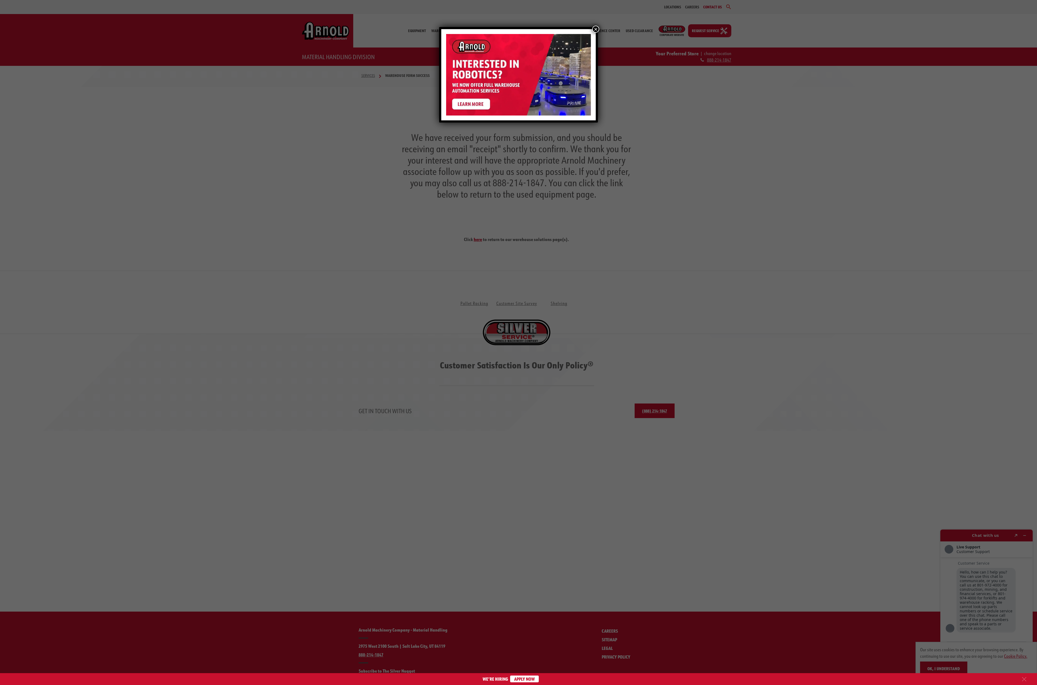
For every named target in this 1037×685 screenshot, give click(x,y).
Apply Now (524, 679)
